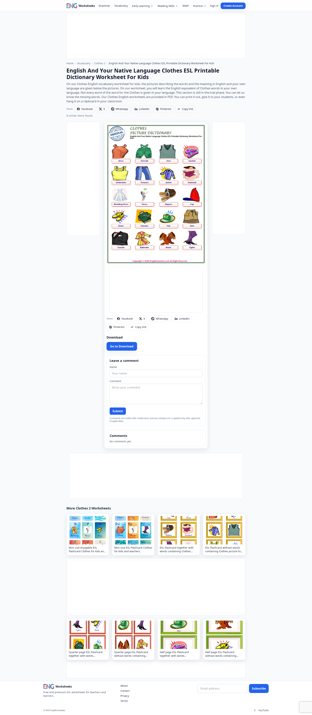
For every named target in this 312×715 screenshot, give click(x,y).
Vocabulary (121, 5)
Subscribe (259, 688)
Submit (117, 411)
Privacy (124, 695)
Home (69, 63)
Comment (115, 381)
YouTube (263, 710)
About (124, 685)
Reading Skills (166, 6)
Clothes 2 (99, 63)
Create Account (233, 5)
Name (113, 367)
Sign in (214, 5)
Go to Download (121, 346)
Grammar (104, 5)
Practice (198, 6)
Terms (124, 701)
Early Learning (141, 6)
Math (186, 5)
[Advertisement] (156, 35)
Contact (125, 690)
